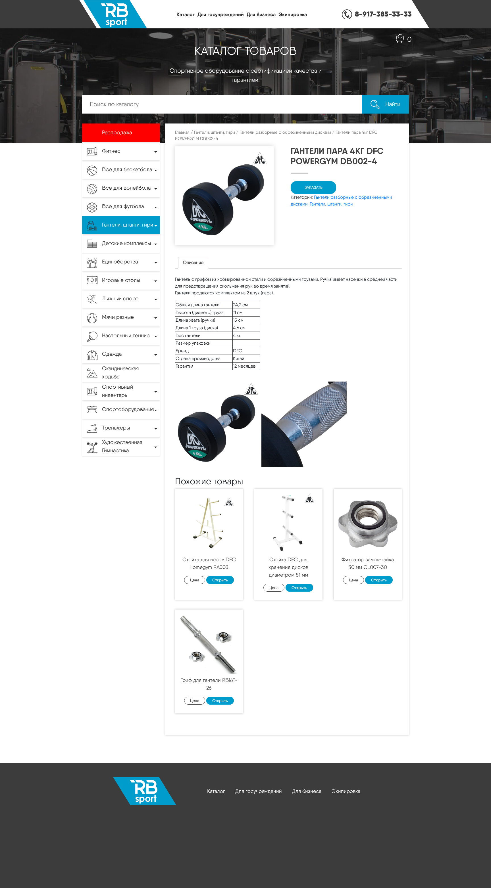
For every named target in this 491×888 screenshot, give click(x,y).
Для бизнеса (261, 14)
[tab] (193, 263)
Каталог (185, 14)
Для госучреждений (220, 14)
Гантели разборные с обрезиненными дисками (285, 132)
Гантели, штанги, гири (214, 132)
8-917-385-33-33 (383, 13)
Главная (182, 132)
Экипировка (292, 14)
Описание (193, 262)
